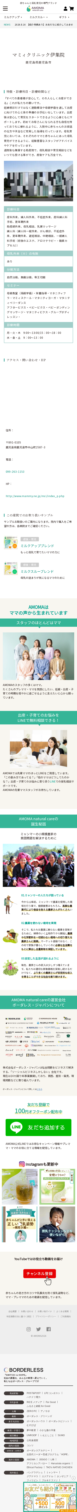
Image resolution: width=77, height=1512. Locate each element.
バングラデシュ (35, 1472)
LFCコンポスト (52, 1393)
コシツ (30, 1445)
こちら (39, 1089)
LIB (52, 1459)
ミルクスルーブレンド (37, 571)
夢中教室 (31, 1430)
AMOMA (31, 1459)
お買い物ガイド (45, 1311)
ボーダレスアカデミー (38, 1450)
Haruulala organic (60, 1463)
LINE (53, 781)
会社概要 (12, 1311)
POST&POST (34, 1393)
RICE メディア (34, 1402)
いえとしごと (47, 1435)
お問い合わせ (27, 1311)
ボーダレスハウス (36, 1421)
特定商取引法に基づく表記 (19, 1316)
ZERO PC (32, 1411)
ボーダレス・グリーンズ (39, 1416)
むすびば (31, 1425)
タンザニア (62, 1476)
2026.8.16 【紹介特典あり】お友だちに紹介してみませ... (45, 24)
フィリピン (32, 1480)
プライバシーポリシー (46, 1316)
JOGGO (43, 1459)
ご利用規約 (65, 1316)
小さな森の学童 (47, 1430)
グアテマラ (32, 1476)
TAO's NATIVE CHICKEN (59, 1467)
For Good (51, 1402)
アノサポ (45, 1411)
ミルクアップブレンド (37, 545)
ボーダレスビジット (59, 1421)
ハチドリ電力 (34, 1397)
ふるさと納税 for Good (38, 1406)
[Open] (20, 1187)
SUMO (61, 1435)
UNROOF (32, 1435)
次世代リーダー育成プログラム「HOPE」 (48, 1454)
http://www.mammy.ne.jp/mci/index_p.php (35, 496)
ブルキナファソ (50, 1480)
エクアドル (47, 1476)
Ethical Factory (35, 1467)
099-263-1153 (15, 471)
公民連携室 (32, 1440)
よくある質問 (62, 1311)
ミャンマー (52, 1472)
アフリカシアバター (37, 1463)
